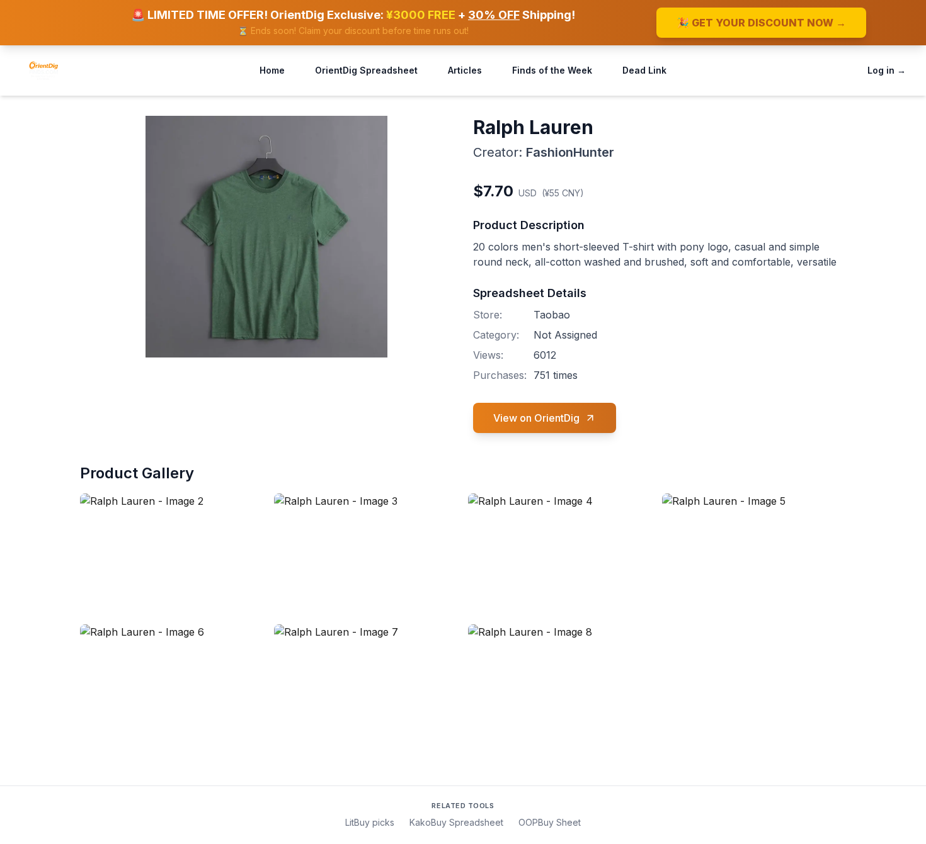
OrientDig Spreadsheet (366, 70)
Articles (465, 70)
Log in (886, 70)
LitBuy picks (369, 822)
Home (272, 70)
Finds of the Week (552, 70)
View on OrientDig (536, 418)
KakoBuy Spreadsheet (456, 822)
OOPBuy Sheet (549, 822)
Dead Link (644, 70)
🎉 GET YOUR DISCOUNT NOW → (761, 22)
